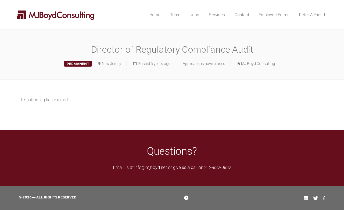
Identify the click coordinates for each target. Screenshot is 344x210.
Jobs (194, 14)
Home (154, 14)
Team (175, 14)
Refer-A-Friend (312, 14)
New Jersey (111, 63)
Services (217, 14)
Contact (242, 14)
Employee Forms (274, 14)
